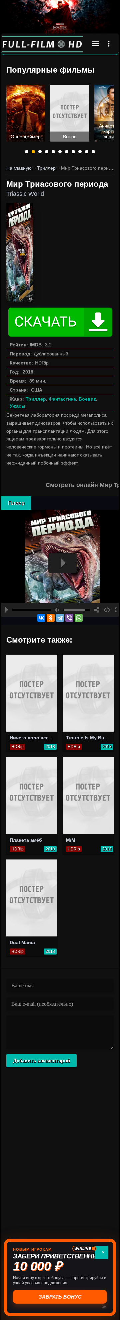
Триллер (36, 399)
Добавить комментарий (41, 1060)
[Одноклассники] (51, 618)
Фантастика (62, 399)
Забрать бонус (60, 1297)
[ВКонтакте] (41, 618)
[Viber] (69, 618)
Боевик (87, 399)
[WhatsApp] (79, 618)
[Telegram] (60, 618)
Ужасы (17, 406)
